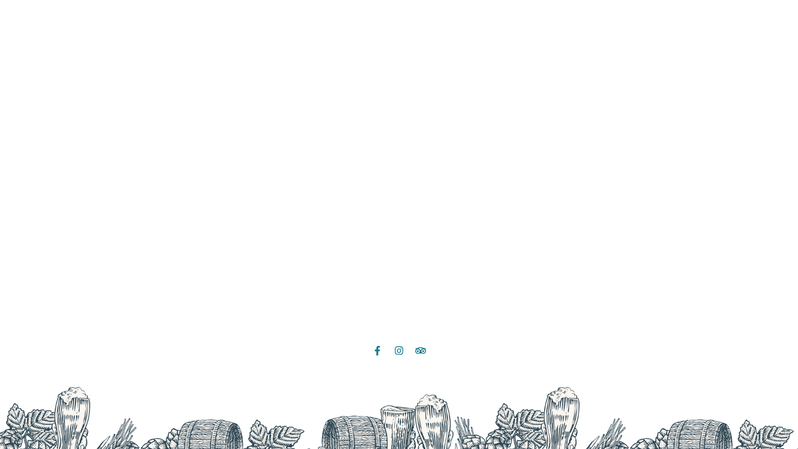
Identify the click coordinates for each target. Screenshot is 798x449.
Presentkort (399, 266)
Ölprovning (399, 185)
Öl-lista (399, 158)
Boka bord (399, 239)
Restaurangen (399, 212)
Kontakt (399, 320)
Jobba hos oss (399, 293)
